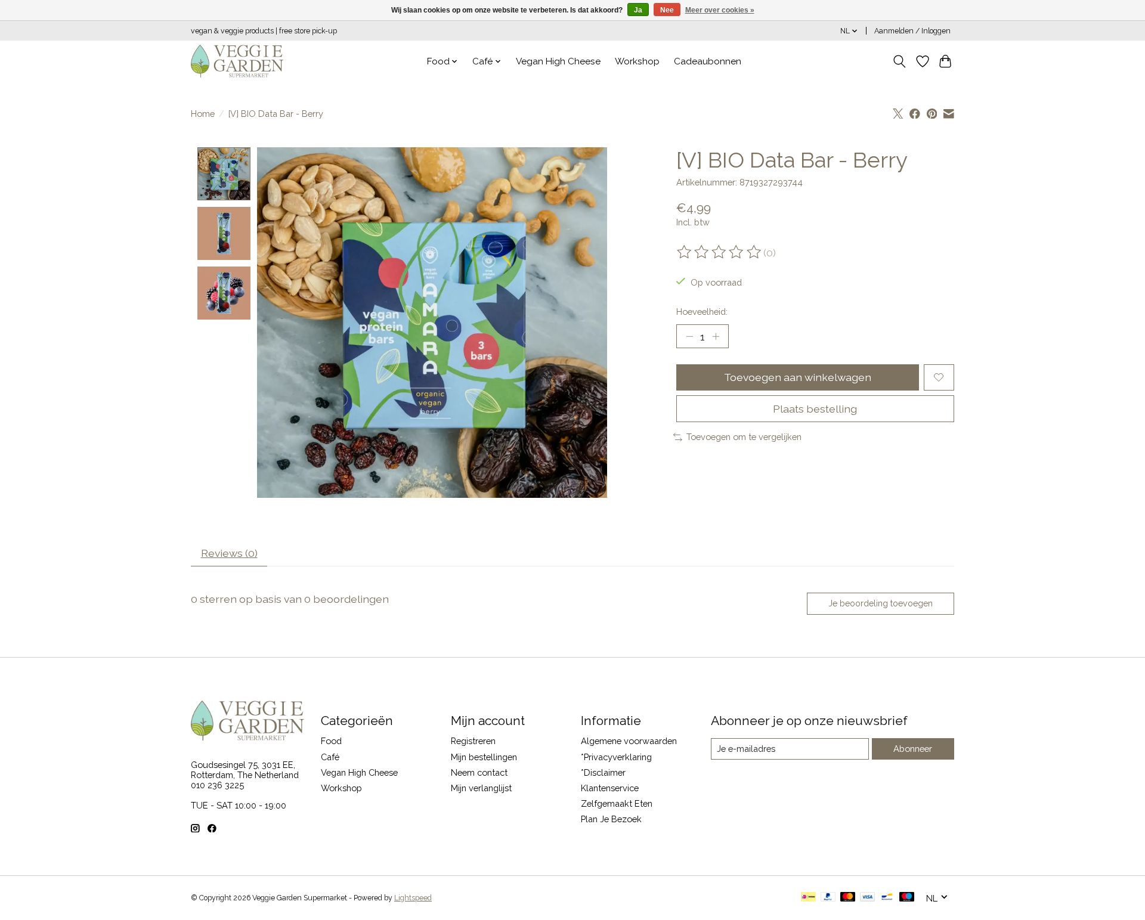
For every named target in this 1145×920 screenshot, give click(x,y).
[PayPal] (828, 897)
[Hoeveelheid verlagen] (689, 336)
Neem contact (479, 772)
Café (330, 757)
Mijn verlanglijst (481, 788)
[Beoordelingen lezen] (719, 252)
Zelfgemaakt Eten (616, 803)
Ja (638, 10)
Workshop (637, 61)
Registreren (473, 741)
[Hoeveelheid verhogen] (715, 336)
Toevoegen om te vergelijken (744, 437)
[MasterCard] (848, 897)
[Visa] (867, 897)
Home (203, 114)
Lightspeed (413, 898)
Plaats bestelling (815, 408)
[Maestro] (907, 897)
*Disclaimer (603, 772)
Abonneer (912, 749)
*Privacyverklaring (616, 757)
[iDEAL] (808, 897)
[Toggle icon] (899, 61)
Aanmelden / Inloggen (912, 31)
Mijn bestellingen (484, 757)
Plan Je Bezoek (611, 819)
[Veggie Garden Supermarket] (237, 61)
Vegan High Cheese (558, 61)
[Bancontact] (887, 897)
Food (331, 741)
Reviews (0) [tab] (229, 553)
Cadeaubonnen (707, 61)
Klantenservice (610, 788)
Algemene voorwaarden (629, 741)
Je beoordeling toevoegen (880, 603)
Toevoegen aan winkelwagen (797, 377)
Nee (667, 10)
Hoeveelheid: (702, 311)
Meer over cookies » (719, 10)
